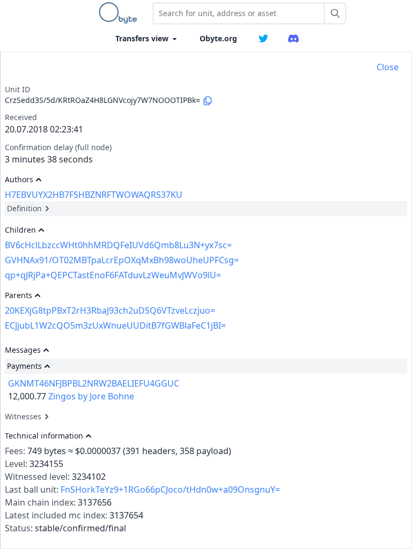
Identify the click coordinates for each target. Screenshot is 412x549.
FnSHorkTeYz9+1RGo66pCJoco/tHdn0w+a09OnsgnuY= (170, 489)
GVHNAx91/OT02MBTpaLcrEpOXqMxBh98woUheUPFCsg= (122, 260)
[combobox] (239, 13)
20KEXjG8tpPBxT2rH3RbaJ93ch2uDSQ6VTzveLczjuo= (110, 310)
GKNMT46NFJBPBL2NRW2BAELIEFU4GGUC (93, 383)
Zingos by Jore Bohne (91, 396)
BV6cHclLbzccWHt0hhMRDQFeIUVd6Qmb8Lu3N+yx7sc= (118, 245)
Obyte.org (218, 38)
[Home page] (120, 13)
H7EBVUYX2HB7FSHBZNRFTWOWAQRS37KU (93, 195)
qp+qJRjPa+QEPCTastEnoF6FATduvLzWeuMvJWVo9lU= (113, 275)
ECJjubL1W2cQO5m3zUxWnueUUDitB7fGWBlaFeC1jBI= (115, 325)
